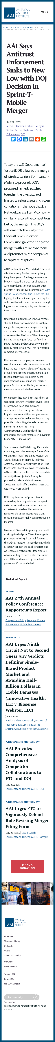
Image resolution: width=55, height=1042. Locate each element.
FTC (36, 789)
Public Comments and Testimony (23, 742)
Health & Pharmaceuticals (20, 720)
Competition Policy (16, 620)
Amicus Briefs (13, 638)
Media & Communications (20, 126)
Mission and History (12, 941)
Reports (10, 591)
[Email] (31, 139)
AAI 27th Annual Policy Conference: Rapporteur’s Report (26, 604)
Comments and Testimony (19, 789)
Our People (8, 946)
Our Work (8, 962)
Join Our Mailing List (12, 984)
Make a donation (27, 867)
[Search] (36, 997)
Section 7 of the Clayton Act (20, 130)
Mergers (39, 126)
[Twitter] (13, 139)
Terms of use (10, 1002)
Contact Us (9, 979)
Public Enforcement (30, 624)
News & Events (10, 967)
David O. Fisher (29, 833)
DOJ (23, 134)
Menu (44, 12)
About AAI (8, 937)
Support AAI (9, 974)
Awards (7, 951)
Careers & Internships (13, 956)
